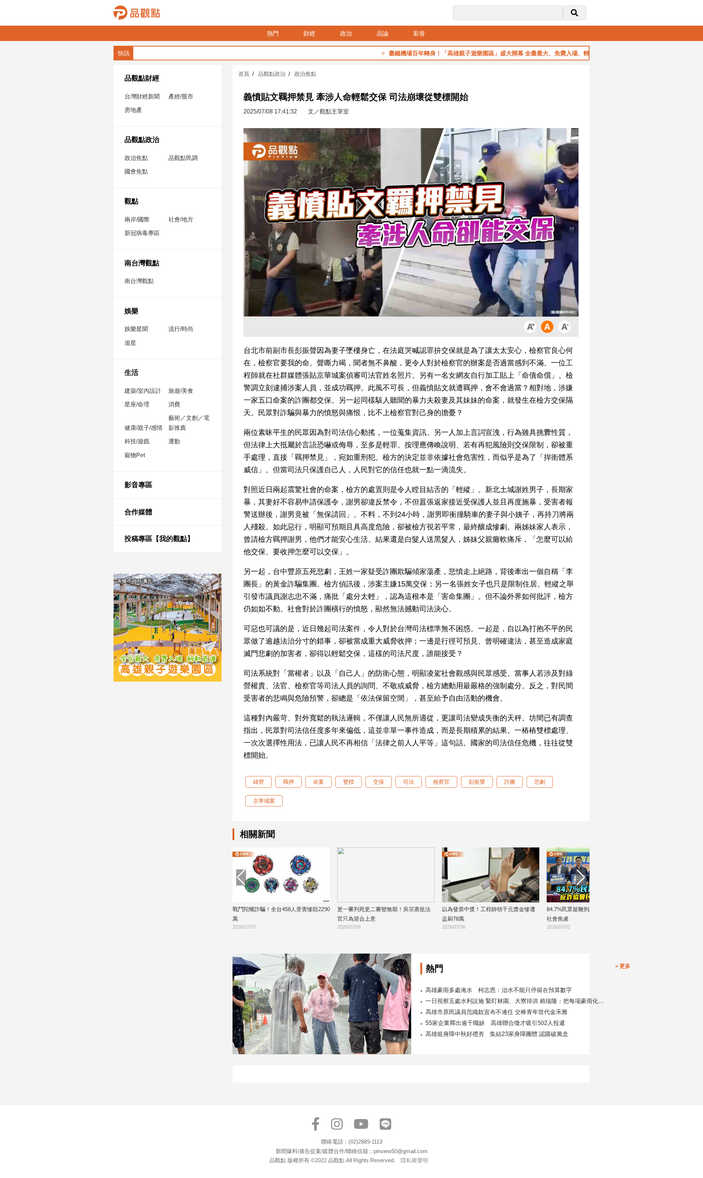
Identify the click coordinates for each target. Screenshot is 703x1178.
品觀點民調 (183, 158)
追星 (130, 343)
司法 (408, 782)
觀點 (131, 201)
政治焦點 (136, 158)
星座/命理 (136, 404)
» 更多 (623, 966)
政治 (346, 33)
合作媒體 (138, 512)
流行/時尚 (180, 329)
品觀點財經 (141, 78)
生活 (131, 372)
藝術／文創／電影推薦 (188, 423)
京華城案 (264, 801)
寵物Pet (134, 455)
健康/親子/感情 (143, 428)
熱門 (273, 33)
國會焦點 (136, 171)
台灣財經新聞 (142, 96)
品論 (382, 33)
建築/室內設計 (142, 391)
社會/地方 (180, 219)
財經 (309, 33)
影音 (419, 33)
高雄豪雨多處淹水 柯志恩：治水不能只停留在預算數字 (498, 990)
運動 (174, 441)
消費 (174, 404)
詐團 (509, 782)
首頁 (243, 74)
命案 (318, 782)
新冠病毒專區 (142, 233)
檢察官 (441, 782)
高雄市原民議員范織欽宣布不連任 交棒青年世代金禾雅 (496, 1012)
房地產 (133, 110)
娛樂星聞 (136, 329)
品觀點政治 (141, 139)
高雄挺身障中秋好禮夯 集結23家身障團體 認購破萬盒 (496, 1034)
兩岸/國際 (136, 219)
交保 (378, 782)
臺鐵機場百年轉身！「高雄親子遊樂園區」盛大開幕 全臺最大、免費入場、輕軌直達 (459, 53)
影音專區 (138, 485)
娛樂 (131, 311)
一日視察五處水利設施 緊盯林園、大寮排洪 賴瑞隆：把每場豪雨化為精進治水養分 (516, 1001)
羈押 (288, 782)
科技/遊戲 (136, 441)
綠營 (258, 782)
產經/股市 (180, 96)
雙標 (348, 782)
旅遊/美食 (180, 391)
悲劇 (539, 782)
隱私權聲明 (414, 1160)
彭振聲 (477, 782)
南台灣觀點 (141, 263)
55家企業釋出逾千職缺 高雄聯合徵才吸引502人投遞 (495, 1023)
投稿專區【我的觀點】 (159, 539)
